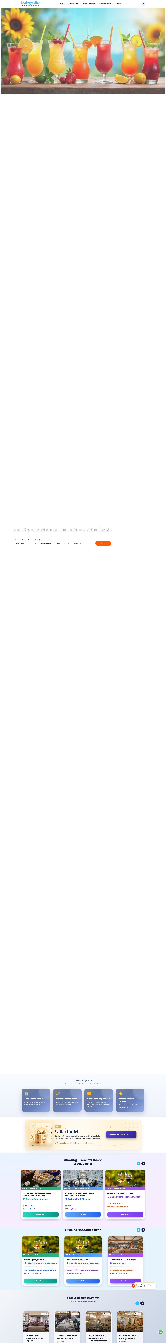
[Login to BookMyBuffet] (143, 4)
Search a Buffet (73, 4)
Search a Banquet (89, 4)
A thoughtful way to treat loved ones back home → (75, 1143)
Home (62, 4)
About (118, 4)
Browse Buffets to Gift (121, 1134)
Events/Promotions (106, 4)
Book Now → (40, 1214)
